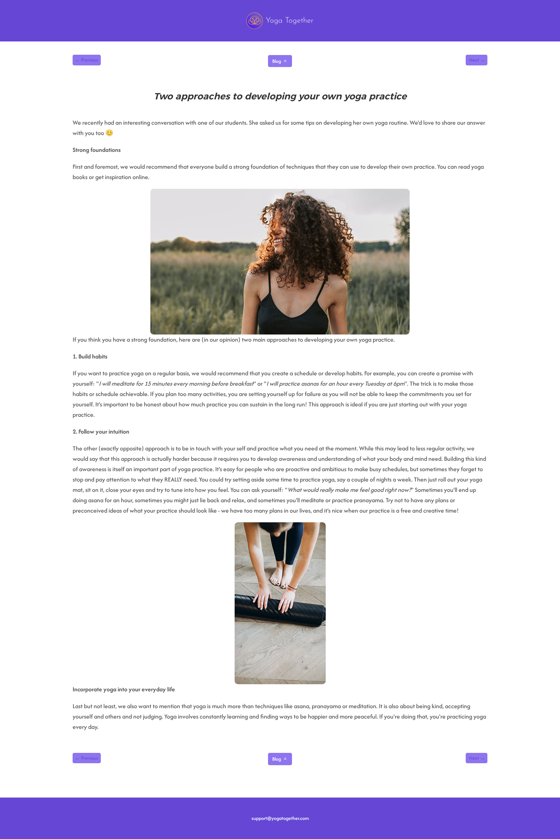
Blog (276, 61)
